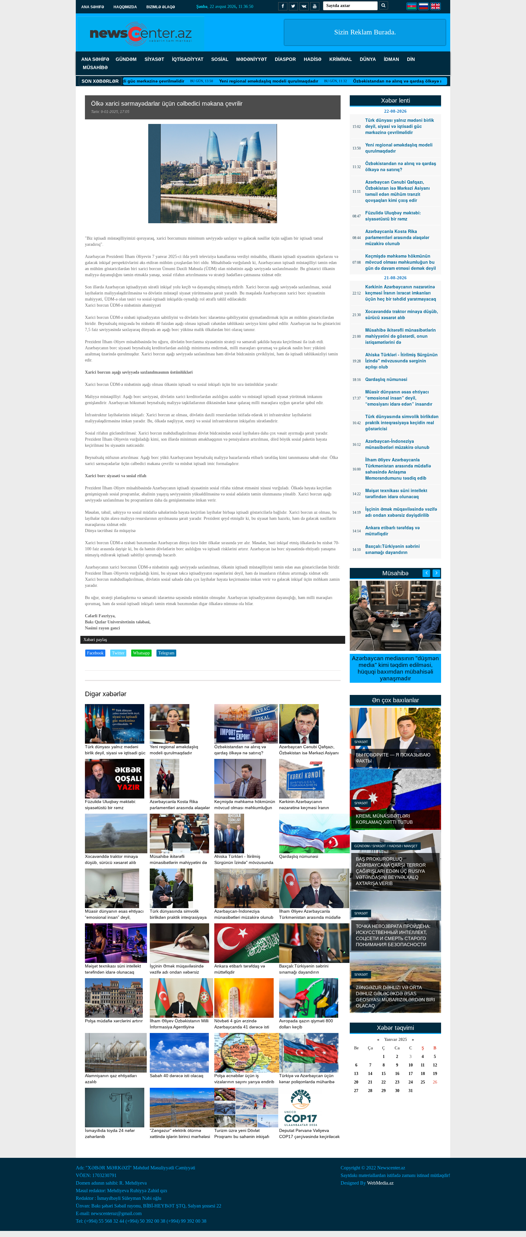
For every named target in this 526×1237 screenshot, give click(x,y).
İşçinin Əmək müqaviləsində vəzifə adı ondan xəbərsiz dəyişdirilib (177, 972)
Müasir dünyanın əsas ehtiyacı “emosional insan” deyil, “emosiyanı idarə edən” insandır (115, 917)
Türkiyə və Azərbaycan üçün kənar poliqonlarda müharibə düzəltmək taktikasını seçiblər (307, 1081)
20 (356, 1082)
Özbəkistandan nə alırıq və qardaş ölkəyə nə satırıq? (368, 81)
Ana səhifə (92, 7)
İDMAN (391, 59)
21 (370, 1082)
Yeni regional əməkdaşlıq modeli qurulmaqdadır (229, 81)
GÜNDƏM (126, 59)
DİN (411, 59)
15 (383, 1073)
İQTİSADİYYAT (187, 59)
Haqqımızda (125, 7)
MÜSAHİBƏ (95, 67)
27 (356, 1090)
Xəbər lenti (395, 100)
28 (370, 1090)
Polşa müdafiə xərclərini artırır (114, 1020)
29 (383, 1090)
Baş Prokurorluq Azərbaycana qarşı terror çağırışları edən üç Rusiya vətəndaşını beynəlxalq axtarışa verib (391, 871)
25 (423, 1082)
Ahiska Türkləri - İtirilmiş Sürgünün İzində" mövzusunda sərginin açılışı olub (243, 862)
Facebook (95, 653)
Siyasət (361, 742)
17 (411, 1073)
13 (356, 1073)
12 (435, 1065)
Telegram (166, 653)
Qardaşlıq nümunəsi (298, 856)
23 (397, 1082)
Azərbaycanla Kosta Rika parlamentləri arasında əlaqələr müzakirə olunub (180, 807)
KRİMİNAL (340, 59)
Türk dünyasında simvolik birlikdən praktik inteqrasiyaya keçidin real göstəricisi (178, 917)
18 (423, 1073)
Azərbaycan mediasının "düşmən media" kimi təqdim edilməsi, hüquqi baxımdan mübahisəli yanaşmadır (395, 668)
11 (423, 1065)
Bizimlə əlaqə (160, 7)
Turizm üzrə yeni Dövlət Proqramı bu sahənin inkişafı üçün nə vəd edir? (241, 1136)
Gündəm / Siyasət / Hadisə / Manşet (386, 846)
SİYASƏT (154, 59)
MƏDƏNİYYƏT (251, 59)
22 (383, 1082)
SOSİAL (219, 59)
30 (397, 1090)
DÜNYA (368, 59)
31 (411, 1090)
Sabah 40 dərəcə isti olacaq (176, 1075)
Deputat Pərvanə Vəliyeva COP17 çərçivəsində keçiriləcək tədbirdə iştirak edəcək (309, 1136)
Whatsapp (141, 653)
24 (411, 1082)
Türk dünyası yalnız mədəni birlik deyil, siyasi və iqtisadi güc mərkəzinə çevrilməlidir (115, 752)
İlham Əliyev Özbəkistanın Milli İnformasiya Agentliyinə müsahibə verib (179, 1026)
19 (435, 1073)
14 (370, 1073)
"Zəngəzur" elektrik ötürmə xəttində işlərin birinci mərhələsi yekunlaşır (180, 1136)
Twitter (118, 653)
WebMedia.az (380, 1183)
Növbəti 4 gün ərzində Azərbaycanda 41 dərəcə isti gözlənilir (241, 1026)
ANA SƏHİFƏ (95, 59)
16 (397, 1073)
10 (411, 1065)
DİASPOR (285, 59)
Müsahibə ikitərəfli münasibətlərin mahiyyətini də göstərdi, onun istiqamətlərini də (180, 862)
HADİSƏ (312, 59)
